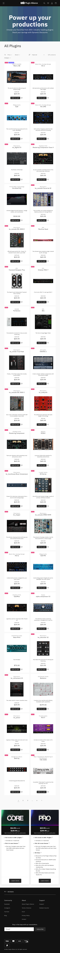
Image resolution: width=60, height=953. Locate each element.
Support (41, 904)
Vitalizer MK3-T (43, 270)
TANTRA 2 (43, 351)
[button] (3, 3)
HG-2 (43, 66)
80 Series (43, 474)
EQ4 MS (43, 556)
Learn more (15, 881)
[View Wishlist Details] (48, 3)
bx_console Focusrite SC (43, 188)
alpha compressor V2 (43, 596)
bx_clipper (16, 515)
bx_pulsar (17, 717)
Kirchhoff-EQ (16, 188)
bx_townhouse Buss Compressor (17, 474)
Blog (5, 915)
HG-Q (17, 556)
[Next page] (41, 800)
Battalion (43, 678)
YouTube (6, 911)
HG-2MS (43, 106)
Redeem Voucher (44, 908)
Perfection (16, 311)
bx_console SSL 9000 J (17, 392)
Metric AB (17, 66)
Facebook (7, 904)
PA (5, 891)
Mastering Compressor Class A (43, 147)
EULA (23, 911)
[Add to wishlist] (21, 98)
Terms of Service (26, 908)
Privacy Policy (26, 915)
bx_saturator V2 (43, 637)
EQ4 (16, 106)
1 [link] (18, 800)
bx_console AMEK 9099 (43, 515)
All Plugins (11, 891)
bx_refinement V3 (17, 678)
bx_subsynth (43, 392)
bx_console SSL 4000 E (17, 229)
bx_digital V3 (16, 147)
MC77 (43, 717)
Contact (24, 919)
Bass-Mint (16, 637)
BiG (43, 311)
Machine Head (43, 229)
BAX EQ (16, 758)
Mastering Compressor (17, 433)
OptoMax (17, 596)
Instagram (7, 908)
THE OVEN (43, 760)
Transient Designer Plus (17, 270)
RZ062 (43, 433)
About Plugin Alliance (28, 904)
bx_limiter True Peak (17, 351)
